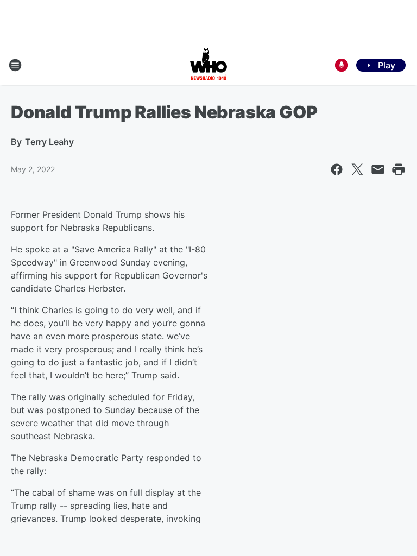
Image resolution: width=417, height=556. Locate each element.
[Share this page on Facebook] (336, 169)
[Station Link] (208, 65)
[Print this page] (398, 169)
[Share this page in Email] (378, 169)
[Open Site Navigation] (15, 65)
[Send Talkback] (341, 65)
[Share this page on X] (357, 169)
